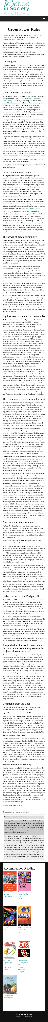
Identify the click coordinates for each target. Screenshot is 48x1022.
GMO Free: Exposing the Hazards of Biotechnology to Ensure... (8, 965)
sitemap (23, 1014)
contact (29, 1014)
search (18, 1014)
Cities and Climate (34, 208)
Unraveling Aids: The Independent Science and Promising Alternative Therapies (23, 966)
